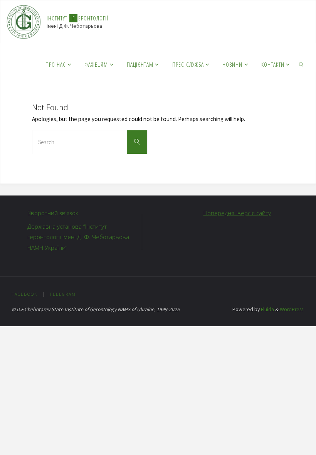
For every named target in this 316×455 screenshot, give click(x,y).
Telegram (62, 294)
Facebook (25, 294)
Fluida (267, 309)
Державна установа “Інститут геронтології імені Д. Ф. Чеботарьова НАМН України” (78, 236)
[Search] (137, 142)
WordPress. (292, 309)
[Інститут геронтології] (24, 21)
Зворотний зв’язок (52, 213)
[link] (301, 64)
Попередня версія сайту (237, 213)
